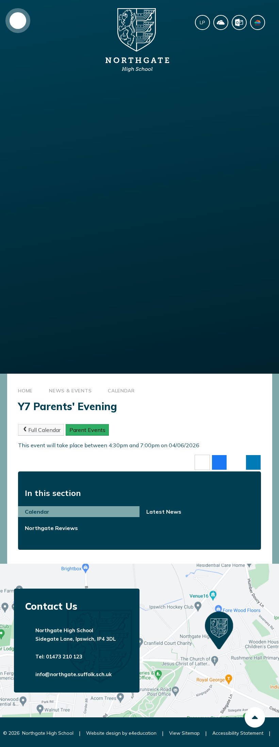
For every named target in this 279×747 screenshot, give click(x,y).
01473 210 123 (64, 656)
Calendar (121, 391)
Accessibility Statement (237, 733)
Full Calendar (44, 429)
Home (25, 391)
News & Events (70, 391)
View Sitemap (184, 733)
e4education (143, 733)
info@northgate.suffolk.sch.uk (73, 674)
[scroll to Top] (255, 717)
